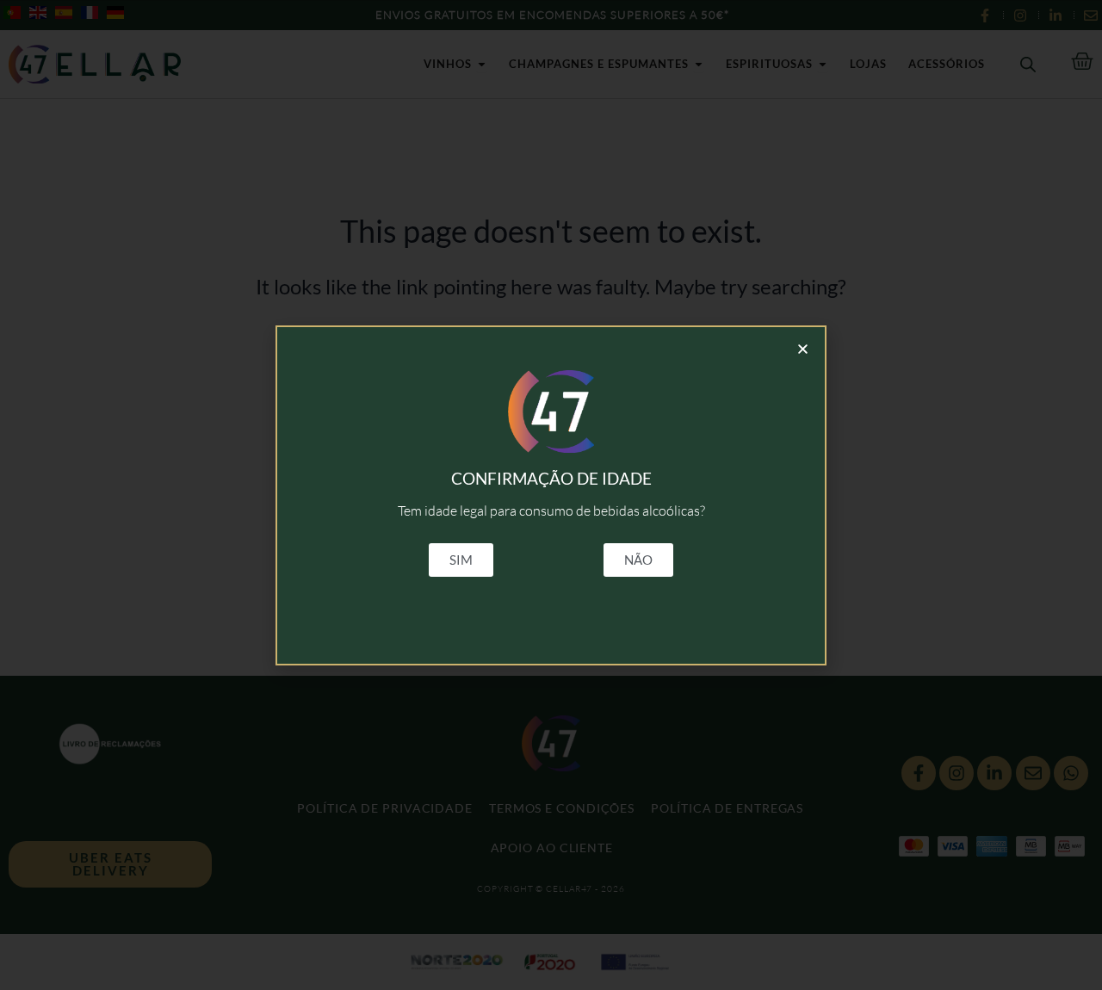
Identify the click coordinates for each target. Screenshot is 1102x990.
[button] (802, 349)
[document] (551, 495)
